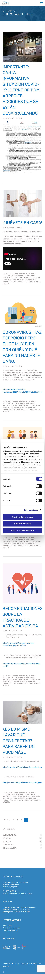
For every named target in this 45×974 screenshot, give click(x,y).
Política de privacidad (11, 928)
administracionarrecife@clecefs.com (17, 893)
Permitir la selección (22, 524)
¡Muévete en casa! (22, 222)
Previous (7, 820)
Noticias (7, 841)
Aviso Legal (7, 925)
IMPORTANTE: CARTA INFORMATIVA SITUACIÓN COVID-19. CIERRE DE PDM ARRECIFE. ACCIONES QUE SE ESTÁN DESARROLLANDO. (21, 90)
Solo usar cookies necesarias (22, 530)
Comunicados (9, 835)
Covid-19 (19, 118)
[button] (41, 3)
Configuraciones (31, 510)
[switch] (39, 486)
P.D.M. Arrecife (9, 118)
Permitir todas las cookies (22, 517)
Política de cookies (10, 930)
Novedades (8, 845)
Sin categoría (9, 848)
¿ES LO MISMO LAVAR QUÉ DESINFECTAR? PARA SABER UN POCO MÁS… (19, 741)
